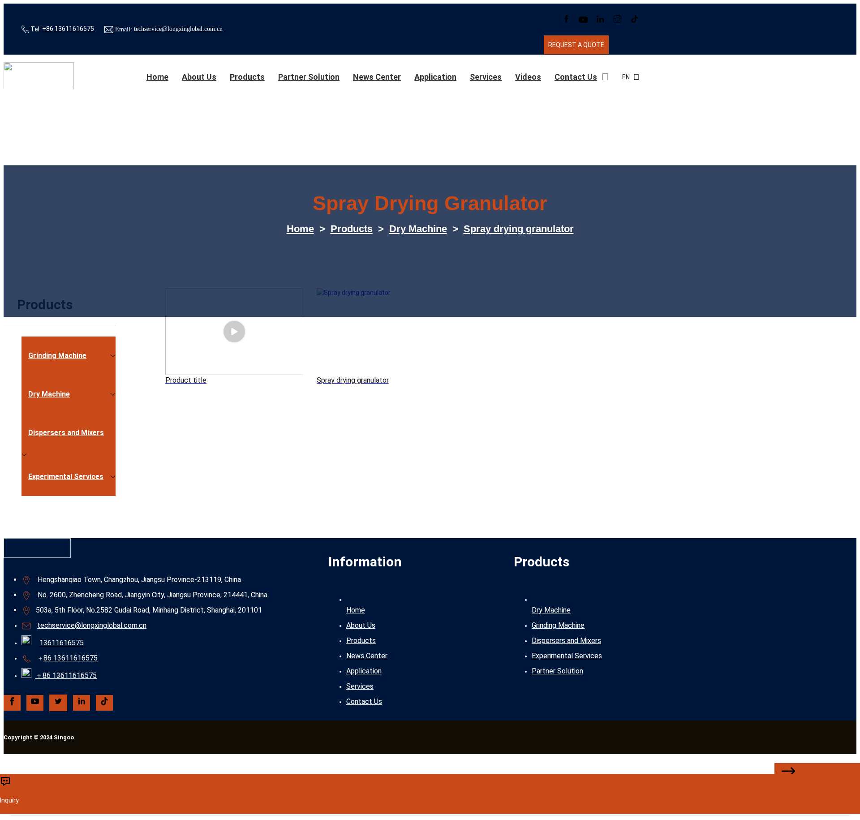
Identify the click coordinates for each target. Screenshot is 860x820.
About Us (360, 625)
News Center (377, 77)
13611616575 (61, 643)
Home (157, 77)
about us (199, 77)
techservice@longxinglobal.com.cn (178, 29)
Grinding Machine (558, 625)
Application (435, 77)
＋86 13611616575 (66, 675)
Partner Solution (309, 77)
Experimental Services (567, 656)
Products (247, 77)
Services (486, 77)
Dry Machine (418, 228)
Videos (528, 77)
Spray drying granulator (519, 228)
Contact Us (576, 77)
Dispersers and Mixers (566, 640)
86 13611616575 (70, 658)
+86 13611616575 (68, 29)
